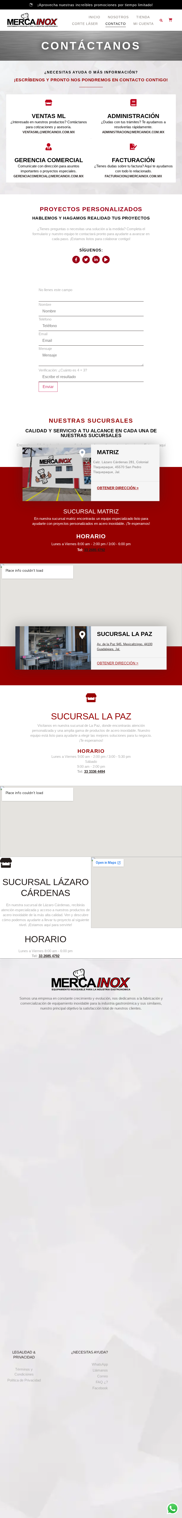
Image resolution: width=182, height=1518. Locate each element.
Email (43, 334)
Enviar (48, 387)
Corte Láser (85, 24)
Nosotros (118, 17)
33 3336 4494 (94, 771)
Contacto (115, 24)
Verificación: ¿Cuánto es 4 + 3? (63, 370)
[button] (161, 20)
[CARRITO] (168, 20)
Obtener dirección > (118, 488)
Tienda (143, 17)
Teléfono (45, 319)
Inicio (94, 17)
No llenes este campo (55, 290)
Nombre (45, 304)
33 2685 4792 (94, 550)
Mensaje (45, 348)
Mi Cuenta (143, 24)
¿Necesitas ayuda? (89, 1352)
